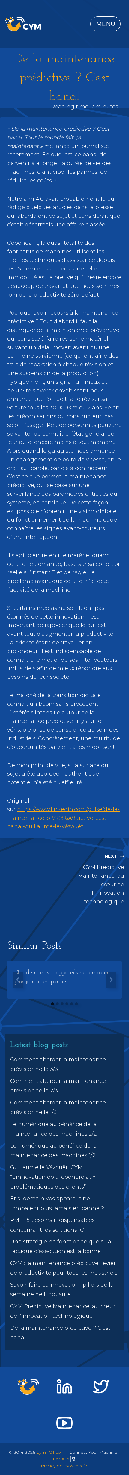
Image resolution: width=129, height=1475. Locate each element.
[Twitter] (101, 1386)
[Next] (111, 980)
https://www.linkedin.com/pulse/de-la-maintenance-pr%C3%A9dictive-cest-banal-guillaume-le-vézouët (63, 818)
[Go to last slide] (18, 980)
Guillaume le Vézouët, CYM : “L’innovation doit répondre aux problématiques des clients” (52, 1177)
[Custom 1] (28, 1386)
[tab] (52, 1003)
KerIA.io (61, 1459)
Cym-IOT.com (50, 1452)
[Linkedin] (64, 1386)
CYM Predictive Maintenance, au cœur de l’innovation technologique (101, 879)
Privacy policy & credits (64, 1465)
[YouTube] (64, 1423)
